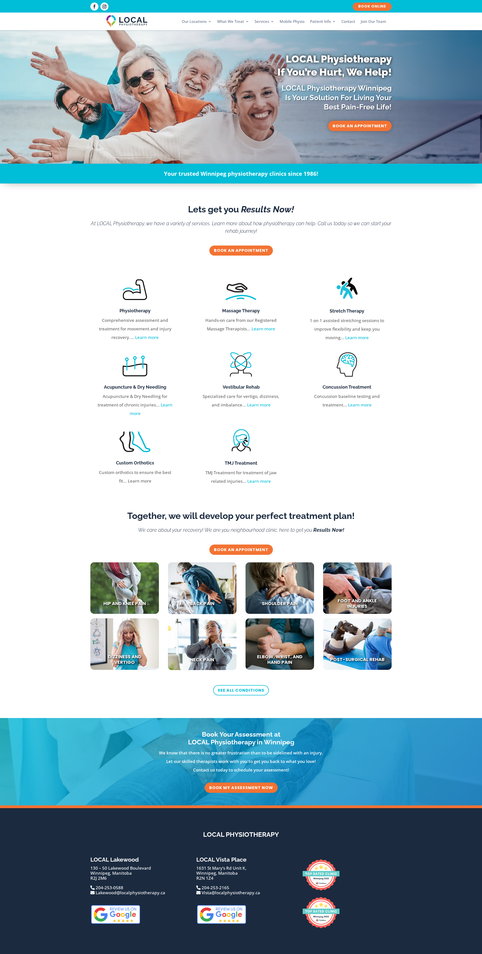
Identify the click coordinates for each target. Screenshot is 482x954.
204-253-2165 (215, 887)
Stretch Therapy (347, 311)
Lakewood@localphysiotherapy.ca (130, 893)
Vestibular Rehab (241, 387)
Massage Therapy (241, 310)
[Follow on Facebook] (94, 7)
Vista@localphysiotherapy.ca (230, 893)
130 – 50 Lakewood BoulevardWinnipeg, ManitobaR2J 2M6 (120, 873)
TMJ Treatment (241, 463)
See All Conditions (241, 690)
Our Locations (194, 21)
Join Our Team (373, 21)
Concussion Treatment (347, 387)
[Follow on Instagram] (104, 7)
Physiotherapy (135, 310)
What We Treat (230, 21)
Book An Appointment (360, 126)
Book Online (372, 6)
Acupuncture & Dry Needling (135, 387)
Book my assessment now (241, 788)
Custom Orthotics (135, 462)
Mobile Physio (292, 21)
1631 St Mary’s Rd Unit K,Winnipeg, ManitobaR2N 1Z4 (221, 873)
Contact (348, 21)
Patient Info (320, 21)
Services (262, 21)
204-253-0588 (109, 887)
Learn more (147, 337)
